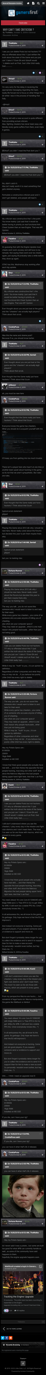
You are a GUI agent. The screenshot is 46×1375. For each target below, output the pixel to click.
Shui (11, 273)
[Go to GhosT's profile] (4, 111)
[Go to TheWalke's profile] (4, 44)
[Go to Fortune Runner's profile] (4, 571)
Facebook (23, 1363)
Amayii (12, 78)
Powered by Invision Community (23, 1371)
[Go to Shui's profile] (4, 274)
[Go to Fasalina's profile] (4, 239)
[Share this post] (42, 46)
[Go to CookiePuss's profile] (4, 328)
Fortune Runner (15, 571)
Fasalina (12, 238)
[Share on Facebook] (6, 1338)
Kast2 (11, 785)
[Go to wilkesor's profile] (4, 386)
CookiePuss (14, 327)
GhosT (11, 110)
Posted (17, 46)
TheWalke (9, 32)
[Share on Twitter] (2, 1338)
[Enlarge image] (23, 443)
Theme (22, 1358)
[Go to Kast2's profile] (4, 786)
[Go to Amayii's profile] (4, 79)
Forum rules (23, 23)
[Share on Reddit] (10, 1338)
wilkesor (12, 385)
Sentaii (33, 355)
